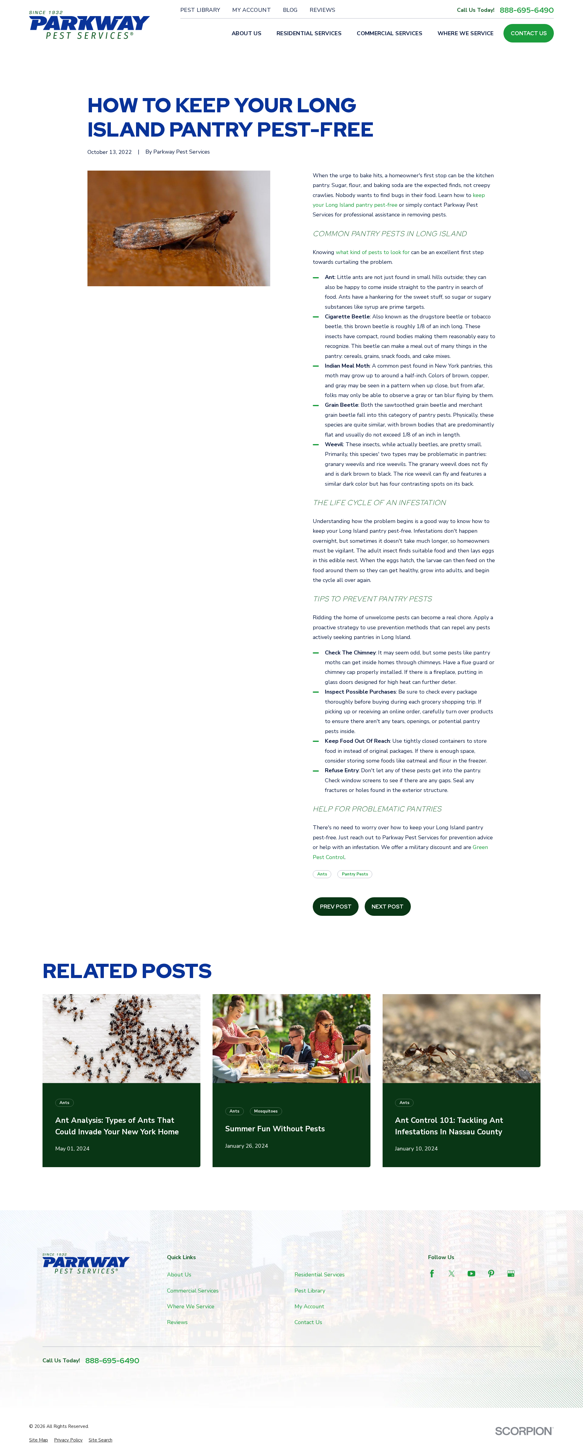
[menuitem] (38, 1440)
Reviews (323, 10)
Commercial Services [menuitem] (389, 33)
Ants (322, 874)
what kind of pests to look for (373, 252)
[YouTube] (471, 1273)
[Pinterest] (491, 1273)
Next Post (388, 906)
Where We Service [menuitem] (466, 33)
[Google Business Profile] (511, 1273)
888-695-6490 (527, 10)
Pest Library (200, 10)
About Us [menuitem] (246, 33)
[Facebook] (432, 1273)
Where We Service (190, 1306)
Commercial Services (193, 1290)
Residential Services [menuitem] (309, 33)
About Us (179, 1274)
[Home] (89, 25)
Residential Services (320, 1274)
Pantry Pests (355, 874)
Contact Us (529, 33)
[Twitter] (451, 1273)
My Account (251, 10)
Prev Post (336, 906)
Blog (290, 10)
